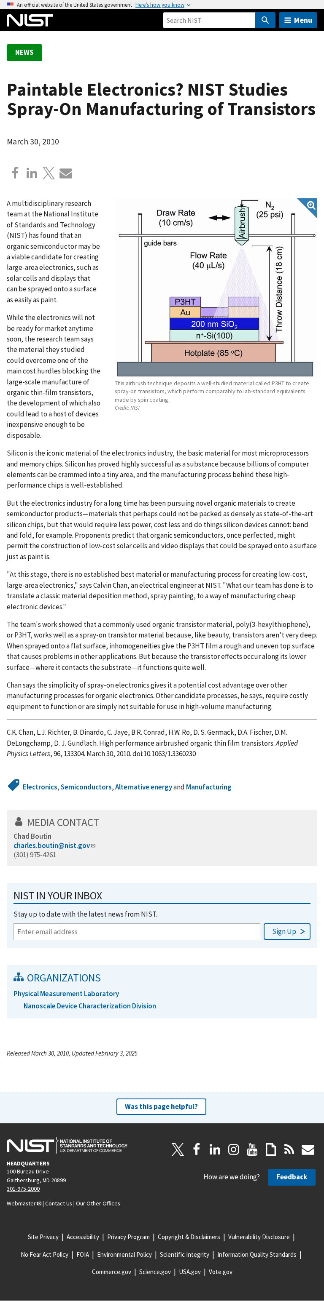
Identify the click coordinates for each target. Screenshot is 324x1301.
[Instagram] (233, 1149)
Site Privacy (43, 1237)
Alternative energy (143, 787)
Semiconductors (86, 787)
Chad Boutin (32, 836)
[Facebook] (15, 173)
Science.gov (155, 1272)
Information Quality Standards (257, 1254)
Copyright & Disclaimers (189, 1237)
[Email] (65, 173)
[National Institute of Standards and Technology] (67, 1145)
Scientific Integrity (184, 1254)
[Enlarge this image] (216, 288)
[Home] (30, 20)
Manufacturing (209, 787)
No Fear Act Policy (44, 1254)
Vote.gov (220, 1272)
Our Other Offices (98, 1203)
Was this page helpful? (161, 1106)
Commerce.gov (111, 1272)
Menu (303, 20)
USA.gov (190, 1272)
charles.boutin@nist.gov (52, 845)
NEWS (24, 52)
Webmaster (21, 1203)
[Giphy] (271, 1149)
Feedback (291, 1176)
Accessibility (83, 1237)
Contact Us (58, 1203)
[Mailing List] (308, 1149)
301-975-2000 (23, 1188)
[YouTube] (252, 1149)
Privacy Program (128, 1237)
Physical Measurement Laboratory (66, 993)
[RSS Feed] (289, 1149)
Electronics (40, 787)
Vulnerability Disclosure (259, 1237)
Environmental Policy (124, 1254)
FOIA (82, 1254)
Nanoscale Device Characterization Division (90, 1005)
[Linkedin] (32, 173)
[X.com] (48, 173)
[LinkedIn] (215, 1149)
